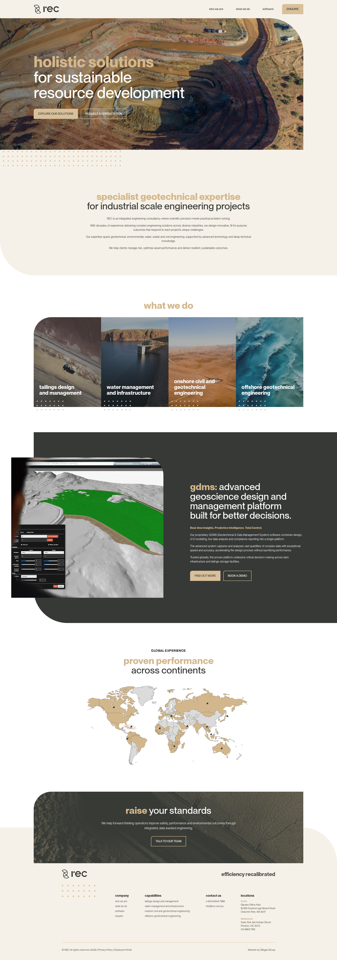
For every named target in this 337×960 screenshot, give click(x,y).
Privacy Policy (105, 949)
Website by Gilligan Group (261, 949)
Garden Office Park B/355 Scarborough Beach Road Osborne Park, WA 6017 (258, 908)
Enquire (293, 9)
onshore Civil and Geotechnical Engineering (167, 911)
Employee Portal (123, 949)
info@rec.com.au (214, 906)
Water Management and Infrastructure (164, 906)
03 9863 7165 (248, 929)
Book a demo (237, 575)
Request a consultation (103, 113)
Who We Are (216, 9)
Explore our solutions (55, 113)
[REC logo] (46, 9)
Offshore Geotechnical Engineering (163, 916)
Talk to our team (168, 841)
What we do (243, 9)
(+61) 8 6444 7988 (215, 901)
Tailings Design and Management (162, 901)
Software (268, 9)
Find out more (54, 427)
